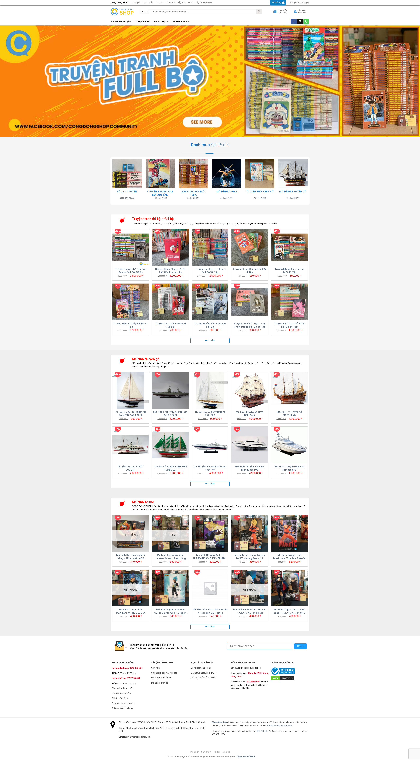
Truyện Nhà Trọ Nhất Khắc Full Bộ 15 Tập (289, 325)
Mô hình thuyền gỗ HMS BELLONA (250, 414)
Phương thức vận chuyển (123, 703)
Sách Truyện (160, 22)
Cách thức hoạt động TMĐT (203, 673)
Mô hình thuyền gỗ (120, 22)
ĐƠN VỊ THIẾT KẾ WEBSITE (203, 678)
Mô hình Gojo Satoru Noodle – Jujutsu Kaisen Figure (249, 611)
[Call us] (306, 21)
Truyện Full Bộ (142, 22)
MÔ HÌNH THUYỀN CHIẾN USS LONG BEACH (170, 414)
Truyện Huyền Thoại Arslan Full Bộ (210, 325)
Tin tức (160, 2)
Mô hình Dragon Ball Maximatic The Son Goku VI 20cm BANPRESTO (289, 557)
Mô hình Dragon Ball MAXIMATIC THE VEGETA (130, 611)
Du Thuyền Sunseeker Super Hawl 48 (210, 468)
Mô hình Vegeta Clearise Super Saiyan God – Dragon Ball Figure (170, 611)
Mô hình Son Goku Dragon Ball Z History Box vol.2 (249, 557)
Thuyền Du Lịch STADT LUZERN (130, 468)
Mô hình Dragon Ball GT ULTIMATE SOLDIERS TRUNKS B (210, 557)
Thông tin (136, 2)
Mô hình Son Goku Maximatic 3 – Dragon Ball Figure (210, 611)
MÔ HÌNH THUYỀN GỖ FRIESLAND (289, 414)
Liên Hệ (171, 2)
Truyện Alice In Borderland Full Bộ (170, 325)
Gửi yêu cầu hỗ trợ (120, 698)
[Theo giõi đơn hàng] (275, 12)
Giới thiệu (155, 668)
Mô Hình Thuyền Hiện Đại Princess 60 (289, 468)
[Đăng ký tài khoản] (296, 12)
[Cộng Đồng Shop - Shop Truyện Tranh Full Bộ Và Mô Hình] (122, 11)
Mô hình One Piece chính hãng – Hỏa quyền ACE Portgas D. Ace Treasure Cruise (130, 557)
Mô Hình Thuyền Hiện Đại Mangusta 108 (249, 468)
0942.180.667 (262, 731)
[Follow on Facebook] (294, 21)
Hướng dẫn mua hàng (121, 693)
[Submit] (259, 11)
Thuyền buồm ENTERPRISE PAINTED (210, 414)
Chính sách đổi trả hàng (122, 708)
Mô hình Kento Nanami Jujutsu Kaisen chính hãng (170, 557)
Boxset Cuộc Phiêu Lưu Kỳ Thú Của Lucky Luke (170, 271)
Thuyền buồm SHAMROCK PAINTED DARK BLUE (131, 414)
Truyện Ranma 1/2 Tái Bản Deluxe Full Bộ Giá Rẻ (130, 271)
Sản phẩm (149, 2)
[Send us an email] (300, 21)
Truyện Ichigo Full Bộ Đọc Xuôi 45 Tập (289, 271)
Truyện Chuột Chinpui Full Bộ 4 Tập (250, 271)
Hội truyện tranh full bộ (161, 678)
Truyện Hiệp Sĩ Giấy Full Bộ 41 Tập (130, 325)
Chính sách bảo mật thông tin (164, 673)
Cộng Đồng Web (246, 756)
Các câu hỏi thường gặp (122, 688)
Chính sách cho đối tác (201, 668)
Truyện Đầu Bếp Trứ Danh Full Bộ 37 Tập (210, 271)
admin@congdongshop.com (279, 725)
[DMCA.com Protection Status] (282, 678)
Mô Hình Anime (179, 22)
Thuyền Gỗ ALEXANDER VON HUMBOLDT (170, 468)
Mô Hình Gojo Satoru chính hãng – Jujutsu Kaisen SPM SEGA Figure (289, 611)
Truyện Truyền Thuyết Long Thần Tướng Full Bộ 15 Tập (250, 325)
